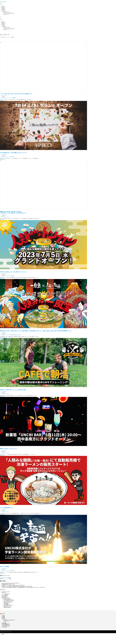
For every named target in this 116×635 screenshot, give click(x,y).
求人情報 (3, 617)
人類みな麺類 (12, 156)
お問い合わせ (4, 618)
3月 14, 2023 (4, 568)
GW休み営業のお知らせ (6, 584)
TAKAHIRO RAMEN (7, 598)
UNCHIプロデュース (5, 591)
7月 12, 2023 (4, 95)
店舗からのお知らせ (17, 334)
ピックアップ (7, 97)
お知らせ (4, 37)
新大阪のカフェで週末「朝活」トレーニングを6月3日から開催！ (13, 389)
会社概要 (3, 616)
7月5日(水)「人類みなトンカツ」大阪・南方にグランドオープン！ (13, 271)
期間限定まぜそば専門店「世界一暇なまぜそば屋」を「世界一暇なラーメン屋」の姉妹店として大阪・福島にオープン (13, 212)
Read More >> (2, 100)
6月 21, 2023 (4, 154)
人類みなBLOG (4, 595)
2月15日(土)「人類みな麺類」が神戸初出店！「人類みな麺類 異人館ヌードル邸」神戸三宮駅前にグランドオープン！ (21, 587)
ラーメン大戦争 (4, 627)
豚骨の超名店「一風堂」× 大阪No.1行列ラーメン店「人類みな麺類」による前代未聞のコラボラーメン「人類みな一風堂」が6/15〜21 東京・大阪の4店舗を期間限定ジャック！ (36, 330)
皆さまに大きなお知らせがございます (8, 583)
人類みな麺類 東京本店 (5, 623)
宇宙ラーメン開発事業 (4, 566)
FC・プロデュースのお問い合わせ (9, 619)
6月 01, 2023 (4, 332)
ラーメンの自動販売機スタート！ (7, 507)
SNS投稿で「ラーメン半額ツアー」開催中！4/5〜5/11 (11, 585)
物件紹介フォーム (6, 620)
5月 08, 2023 (4, 450)
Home (2, 37)
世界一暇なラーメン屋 (7, 602)
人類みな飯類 (6, 603)
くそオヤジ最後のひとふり (8, 600)
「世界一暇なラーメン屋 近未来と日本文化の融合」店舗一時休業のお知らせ (14, 586)
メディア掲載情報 (13, 97)
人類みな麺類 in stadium (8, 605)
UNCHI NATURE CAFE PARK (8, 599)
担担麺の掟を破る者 (7, 607)
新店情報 (3, 615)
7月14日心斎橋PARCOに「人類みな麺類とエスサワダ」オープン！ (13, 152)
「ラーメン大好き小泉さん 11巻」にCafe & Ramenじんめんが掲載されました (16, 93)
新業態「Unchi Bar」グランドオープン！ (8, 448)
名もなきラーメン (6, 606)
